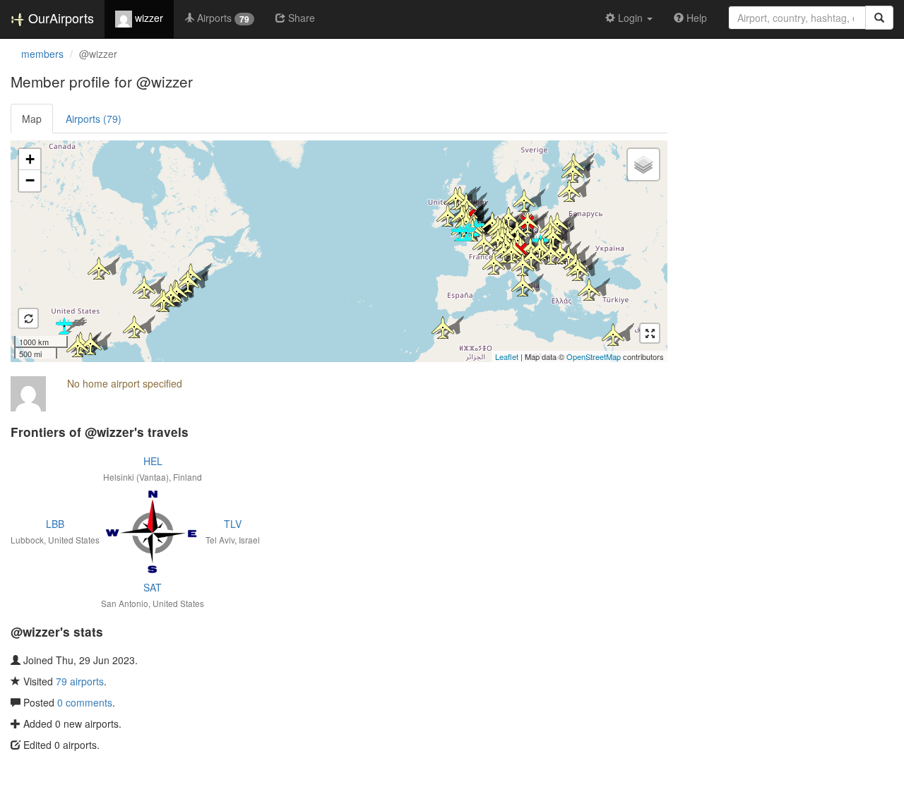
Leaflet (506, 356)
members (42, 54)
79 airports (80, 681)
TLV (233, 524)
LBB (55, 524)
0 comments (84, 702)
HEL (152, 461)
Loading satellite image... (337, 251)
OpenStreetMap (593, 356)
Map (32, 119)
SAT (152, 587)
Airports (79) (93, 119)
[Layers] (643, 164)
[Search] (879, 18)
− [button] (30, 180)
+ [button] (30, 159)
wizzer (147, 18)
